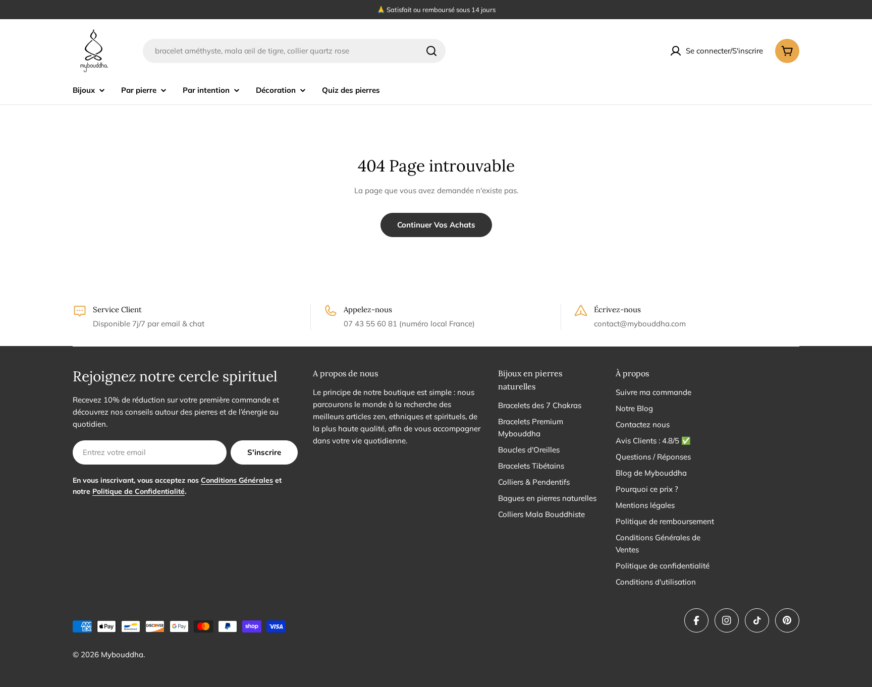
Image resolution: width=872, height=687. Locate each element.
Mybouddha (122, 654)
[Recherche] (431, 51)
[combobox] (294, 51)
